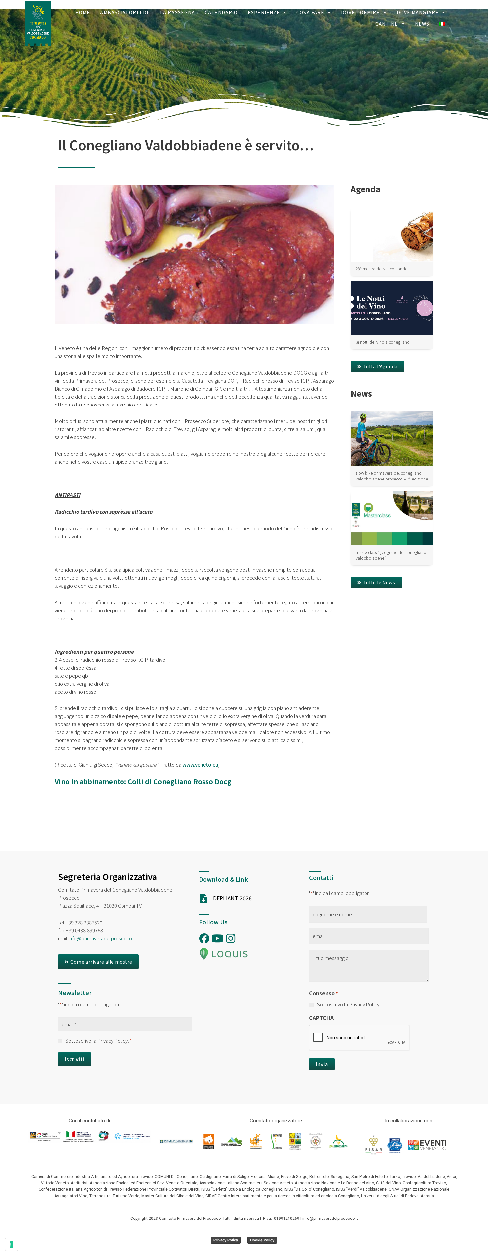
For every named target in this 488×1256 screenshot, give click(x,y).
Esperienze (264, 12)
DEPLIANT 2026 (232, 898)
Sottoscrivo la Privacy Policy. (98, 1040)
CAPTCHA (321, 1018)
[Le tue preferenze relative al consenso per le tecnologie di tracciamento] (11, 1244)
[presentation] (359, 1038)
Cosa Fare (310, 12)
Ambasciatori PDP (125, 12)
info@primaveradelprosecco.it (102, 938)
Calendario (221, 12)
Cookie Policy (262, 1240)
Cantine (386, 23)
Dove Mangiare (418, 12)
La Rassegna (177, 12)
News (422, 23)
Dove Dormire (360, 12)
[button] (377, 366)
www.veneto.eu (200, 764)
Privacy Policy (225, 1240)
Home (82, 12)
